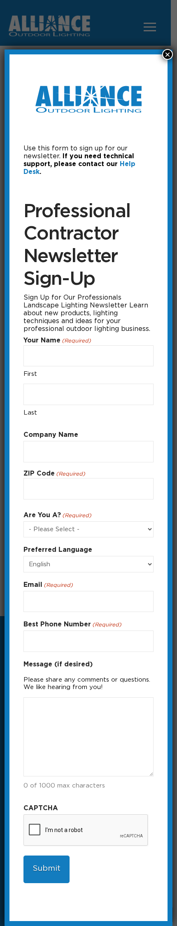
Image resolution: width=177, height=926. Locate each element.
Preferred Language (57, 549)
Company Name (50, 434)
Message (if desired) (58, 664)
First (30, 373)
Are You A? (57, 515)
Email (48, 584)
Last (30, 412)
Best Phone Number (72, 624)
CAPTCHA (40, 808)
